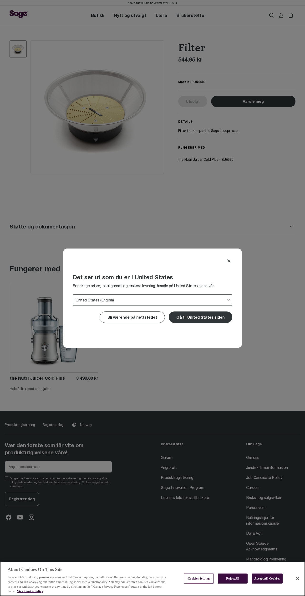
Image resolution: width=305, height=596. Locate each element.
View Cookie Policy (30, 591)
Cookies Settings (199, 578)
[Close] (228, 261)
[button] (200, 317)
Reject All (232, 578)
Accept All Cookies (267, 578)
